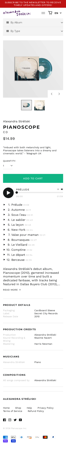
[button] (50, 13)
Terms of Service (12, 411)
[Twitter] (15, 419)
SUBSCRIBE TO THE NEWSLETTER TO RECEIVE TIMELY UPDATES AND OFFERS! (33, 3)
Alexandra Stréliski (16, 121)
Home (6, 407)
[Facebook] (4, 419)
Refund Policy (36, 411)
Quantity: (9, 161)
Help (29, 407)
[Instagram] (9, 419)
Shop (18, 407)
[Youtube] (20, 419)
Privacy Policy (45, 407)
